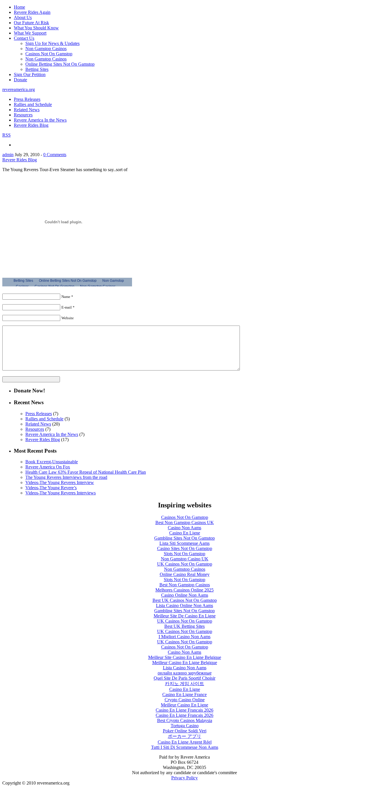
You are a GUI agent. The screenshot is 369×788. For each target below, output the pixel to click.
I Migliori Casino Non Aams (184, 636)
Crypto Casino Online (185, 699)
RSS (6, 135)
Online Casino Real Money (185, 574)
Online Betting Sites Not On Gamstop (60, 64)
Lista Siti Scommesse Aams (184, 543)
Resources (23, 114)
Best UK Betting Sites (184, 626)
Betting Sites (36, 69)
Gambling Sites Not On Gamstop (184, 538)
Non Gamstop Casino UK (184, 558)
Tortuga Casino (185, 725)
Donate (20, 79)
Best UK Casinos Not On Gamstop (185, 600)
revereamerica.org (18, 89)
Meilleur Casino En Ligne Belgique (184, 662)
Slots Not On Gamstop (184, 553)
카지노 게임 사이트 (184, 683)
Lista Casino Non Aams (184, 667)
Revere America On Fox (47, 466)
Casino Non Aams (184, 527)
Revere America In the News (40, 120)
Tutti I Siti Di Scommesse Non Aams (184, 747)
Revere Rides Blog (31, 125)
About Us (23, 17)
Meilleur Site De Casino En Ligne (185, 615)
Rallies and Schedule (33, 104)
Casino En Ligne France (184, 694)
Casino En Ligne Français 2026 (184, 710)
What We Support (30, 33)
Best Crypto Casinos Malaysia (184, 720)
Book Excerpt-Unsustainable (51, 461)
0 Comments (54, 154)
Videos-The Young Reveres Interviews (60, 492)
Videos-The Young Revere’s (51, 487)
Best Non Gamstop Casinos (184, 584)
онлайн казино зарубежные (185, 672)
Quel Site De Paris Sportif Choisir (184, 678)
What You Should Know (36, 27)
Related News (26, 109)
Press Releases (27, 99)
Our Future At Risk (31, 22)
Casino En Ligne (184, 532)
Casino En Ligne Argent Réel (185, 742)
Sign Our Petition (30, 74)
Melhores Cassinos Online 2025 (184, 589)
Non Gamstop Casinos (46, 48)
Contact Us (24, 38)
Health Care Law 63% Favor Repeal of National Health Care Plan (85, 472)
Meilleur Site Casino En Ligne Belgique (184, 657)
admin (8, 154)
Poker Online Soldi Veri (184, 730)
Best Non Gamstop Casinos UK (184, 522)
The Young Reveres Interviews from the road (66, 477)
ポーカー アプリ (184, 736)
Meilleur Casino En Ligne (184, 704)
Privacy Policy (184, 777)
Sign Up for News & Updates (52, 43)
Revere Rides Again (32, 12)
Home (19, 7)
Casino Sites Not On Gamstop (184, 548)
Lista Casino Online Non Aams (184, 605)
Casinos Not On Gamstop (48, 53)
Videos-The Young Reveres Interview (59, 482)
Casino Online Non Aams (184, 595)
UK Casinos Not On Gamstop (184, 564)
